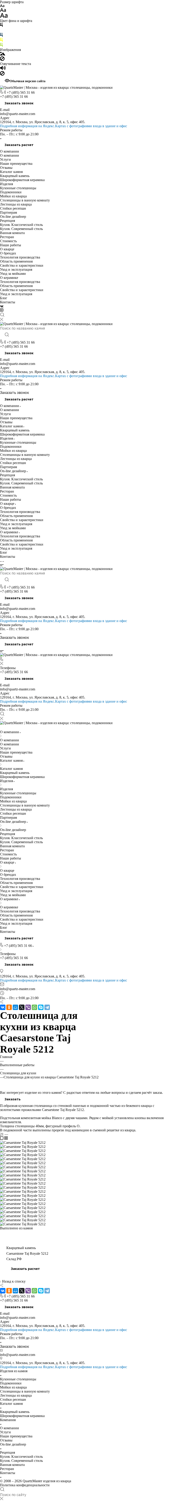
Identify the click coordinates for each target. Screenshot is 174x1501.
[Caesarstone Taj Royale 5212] (23, 1142)
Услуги (5, 159)
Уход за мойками (13, 273)
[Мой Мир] (15, 1007)
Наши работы (10, 245)
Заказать (13, 1099)
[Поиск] (2, 315)
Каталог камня (11, 172)
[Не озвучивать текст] (2, 74)
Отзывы (6, 168)
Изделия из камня (13, 1371)
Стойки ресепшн (13, 208)
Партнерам (8, 212)
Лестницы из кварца (16, 204)
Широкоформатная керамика (22, 180)
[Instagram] (1, 310)
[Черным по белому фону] (1, 26)
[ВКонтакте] (1, 306)
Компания (8, 1420)
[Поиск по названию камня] (6, 335)
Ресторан (7, 237)
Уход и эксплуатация (16, 269)
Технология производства (20, 257)
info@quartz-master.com (17, 114)
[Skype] (41, 1007)
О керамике (9, 278)
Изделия (6, 184)
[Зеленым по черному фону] (1, 46)
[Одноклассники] (9, 1007)
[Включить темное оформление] (2, 727)
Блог (3, 298)
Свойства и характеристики (21, 265)
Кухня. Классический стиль (21, 225)
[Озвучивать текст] (3, 69)
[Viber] (28, 1007)
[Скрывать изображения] (2, 60)
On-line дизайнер (13, 216)
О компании (9, 151)
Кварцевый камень (14, 176)
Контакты (7, 302)
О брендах (8, 253)
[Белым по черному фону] (1, 31)
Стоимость (8, 241)
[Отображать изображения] (2, 54)
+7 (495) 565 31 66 (21, 92)
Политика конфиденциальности (25, 1485)
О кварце (7, 249)
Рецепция (7, 221)
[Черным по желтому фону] (1, 41)
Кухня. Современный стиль (21, 229)
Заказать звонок (19, 103)
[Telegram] (47, 1007)
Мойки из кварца (13, 196)
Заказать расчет (19, 145)
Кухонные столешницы (18, 188)
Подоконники (11, 192)
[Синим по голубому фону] (1, 36)
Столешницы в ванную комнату (25, 200)
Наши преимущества (16, 163)
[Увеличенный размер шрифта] (4, 17)
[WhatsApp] (34, 1007)
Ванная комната (12, 233)
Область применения (16, 261)
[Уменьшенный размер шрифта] (2, 6)
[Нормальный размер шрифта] (3, 11)
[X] (21, 1007)
